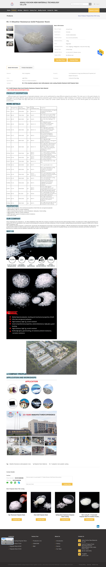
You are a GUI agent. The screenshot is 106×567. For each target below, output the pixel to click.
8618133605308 (17, 480)
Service (58, 546)
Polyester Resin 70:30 (15, 543)
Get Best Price (60, 60)
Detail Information (13, 67)
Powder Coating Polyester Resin (18, 541)
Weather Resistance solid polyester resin (20, 464)
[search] (90, 4)
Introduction (59, 541)
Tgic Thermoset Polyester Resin (16, 515)
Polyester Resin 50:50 (15, 549)
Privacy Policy (82, 564)
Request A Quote (93, 10)
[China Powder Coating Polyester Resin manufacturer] (12, 4)
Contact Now (74, 60)
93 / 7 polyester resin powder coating (58, 464)
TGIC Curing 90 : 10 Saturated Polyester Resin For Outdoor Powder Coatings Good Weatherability (89, 516)
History (58, 543)
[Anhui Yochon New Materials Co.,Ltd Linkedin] (98, 526)
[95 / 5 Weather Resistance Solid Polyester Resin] (10, 28)
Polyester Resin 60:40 (15, 546)
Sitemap (89, 564)
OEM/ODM (36, 543)
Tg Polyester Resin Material (40, 464)
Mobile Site (95, 564)
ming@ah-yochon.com (85, 554)
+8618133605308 (19, 478)
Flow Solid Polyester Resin (41, 515)
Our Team (59, 549)
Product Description (27, 67)
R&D (34, 546)
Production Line (37, 541)
